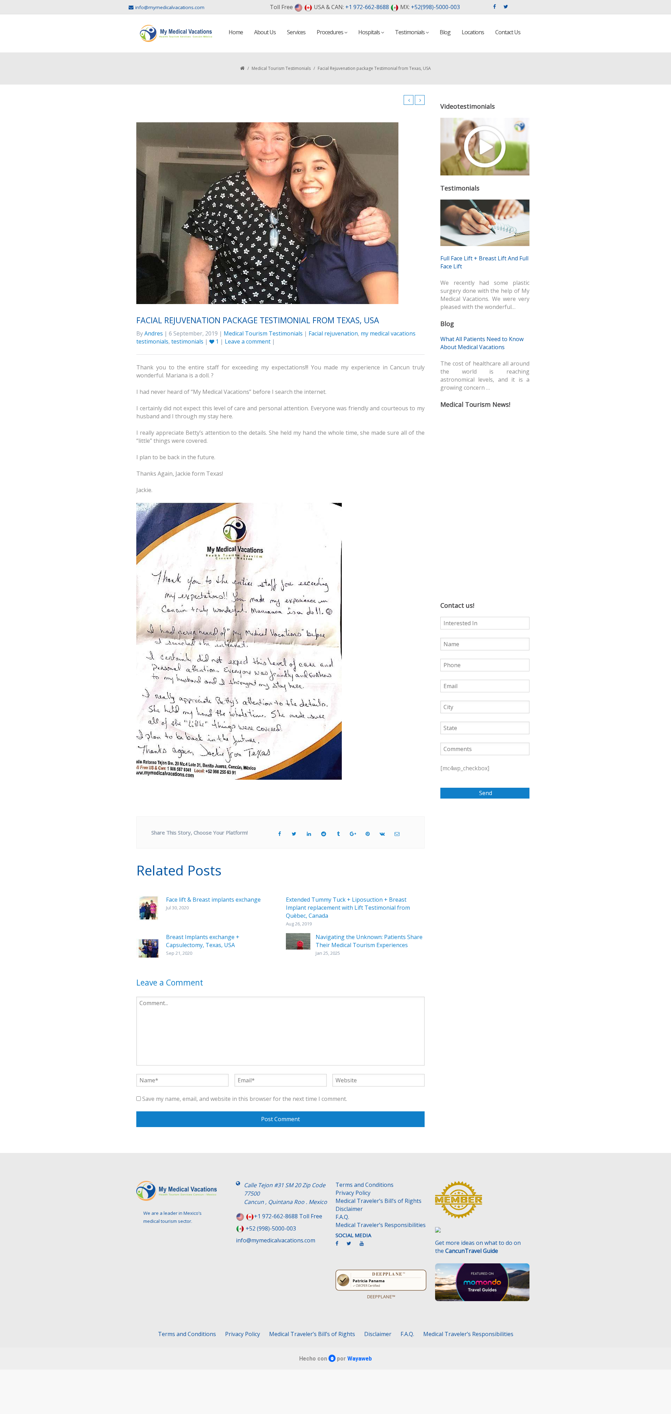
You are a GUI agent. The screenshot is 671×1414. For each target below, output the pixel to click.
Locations (473, 32)
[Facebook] (340, 1246)
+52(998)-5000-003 (435, 7)
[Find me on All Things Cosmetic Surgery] (482, 1203)
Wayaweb (359, 1358)
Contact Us (507, 32)
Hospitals (369, 32)
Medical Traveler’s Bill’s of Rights (378, 1201)
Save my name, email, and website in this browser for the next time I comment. (244, 1099)
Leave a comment (247, 341)
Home (236, 32)
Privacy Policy (353, 1193)
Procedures (330, 32)
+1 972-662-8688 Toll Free (288, 1216)
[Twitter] (352, 1246)
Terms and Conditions (365, 1185)
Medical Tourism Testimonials (281, 68)
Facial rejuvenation (333, 333)
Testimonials (410, 32)
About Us (265, 32)
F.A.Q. (342, 1217)
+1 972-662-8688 (367, 7)
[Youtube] (365, 1246)
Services (296, 32)
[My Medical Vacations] (176, 33)
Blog (445, 32)
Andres (153, 333)
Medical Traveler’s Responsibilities (381, 1225)
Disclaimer (349, 1209)
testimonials (187, 341)
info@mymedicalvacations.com (169, 7)
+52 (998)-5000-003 (271, 1228)
